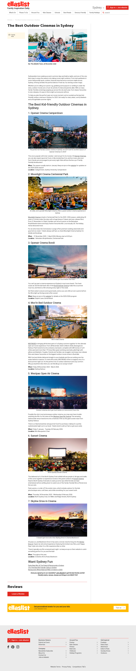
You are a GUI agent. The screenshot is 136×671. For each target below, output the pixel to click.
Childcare (73, 651)
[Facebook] (8, 648)
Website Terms (55, 667)
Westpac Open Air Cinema (62, 416)
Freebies (103, 642)
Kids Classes (47, 12)
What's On (12, 12)
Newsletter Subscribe (46, 651)
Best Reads (67, 12)
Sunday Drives (105, 651)
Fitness (72, 647)
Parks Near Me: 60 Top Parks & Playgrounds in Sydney (46, 565)
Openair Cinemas (80, 156)
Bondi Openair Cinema (61, 285)
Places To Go (23, 12)
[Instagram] (18, 648)
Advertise (42, 644)
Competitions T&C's (79, 667)
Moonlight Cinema (34, 217)
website (73, 165)
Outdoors (104, 653)
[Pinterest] (13, 648)
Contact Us (42, 655)
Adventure (104, 647)
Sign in (112, 8)
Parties (72, 642)
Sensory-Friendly (80, 12)
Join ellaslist (122, 8)
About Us (42, 653)
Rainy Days (104, 644)
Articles (10, 20)
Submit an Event (44, 642)
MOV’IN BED (32, 343)
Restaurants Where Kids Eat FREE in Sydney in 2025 (45, 570)
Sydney (97, 7)
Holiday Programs (75, 653)
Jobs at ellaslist (44, 657)
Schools (57, 12)
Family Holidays (94, 12)
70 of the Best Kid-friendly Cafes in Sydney (42, 567)
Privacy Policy (66, 667)
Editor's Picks (105, 649)
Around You (35, 12)
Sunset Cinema (78, 479)
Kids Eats (73, 649)
